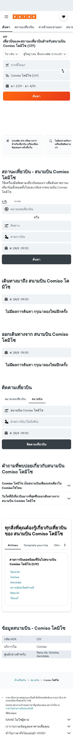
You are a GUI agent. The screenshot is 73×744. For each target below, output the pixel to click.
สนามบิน (35, 680)
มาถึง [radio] (4, 201)
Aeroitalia (15, 582)
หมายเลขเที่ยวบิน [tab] (15, 399)
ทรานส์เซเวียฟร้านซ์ (22, 587)
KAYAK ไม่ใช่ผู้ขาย (17, 719)
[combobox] (40, 225)
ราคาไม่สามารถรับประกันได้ (19, 708)
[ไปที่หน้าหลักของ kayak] (24, 16)
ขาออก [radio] (17, 201)
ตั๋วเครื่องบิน (20, 680)
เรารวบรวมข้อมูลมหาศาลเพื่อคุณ (27, 726)
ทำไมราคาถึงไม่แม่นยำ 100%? (25, 733)
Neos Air (15, 572)
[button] (6, 17)
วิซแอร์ (14, 598)
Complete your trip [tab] (36, 545)
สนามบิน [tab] (37, 399)
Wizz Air (14, 593)
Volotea (14, 577)
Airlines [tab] (13, 545)
